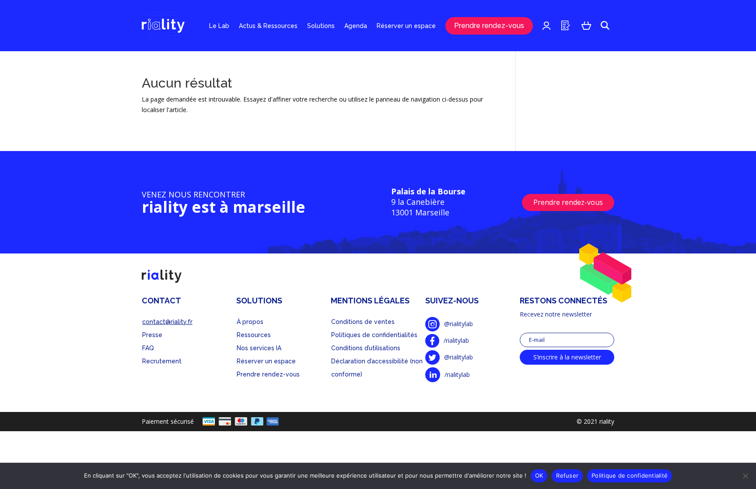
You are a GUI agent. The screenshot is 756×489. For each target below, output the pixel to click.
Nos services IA (259, 348)
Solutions (321, 25)
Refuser (567, 475)
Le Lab (219, 25)
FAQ (148, 348)
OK (539, 475)
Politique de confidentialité (630, 475)
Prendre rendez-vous (489, 25)
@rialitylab (458, 324)
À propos (250, 321)
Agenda (355, 25)
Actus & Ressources (268, 25)
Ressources (254, 334)
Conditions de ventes (363, 321)
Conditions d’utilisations (365, 348)
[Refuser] (745, 475)
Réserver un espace (406, 25)
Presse (152, 334)
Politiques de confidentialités (374, 334)
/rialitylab (456, 340)
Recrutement (162, 361)
